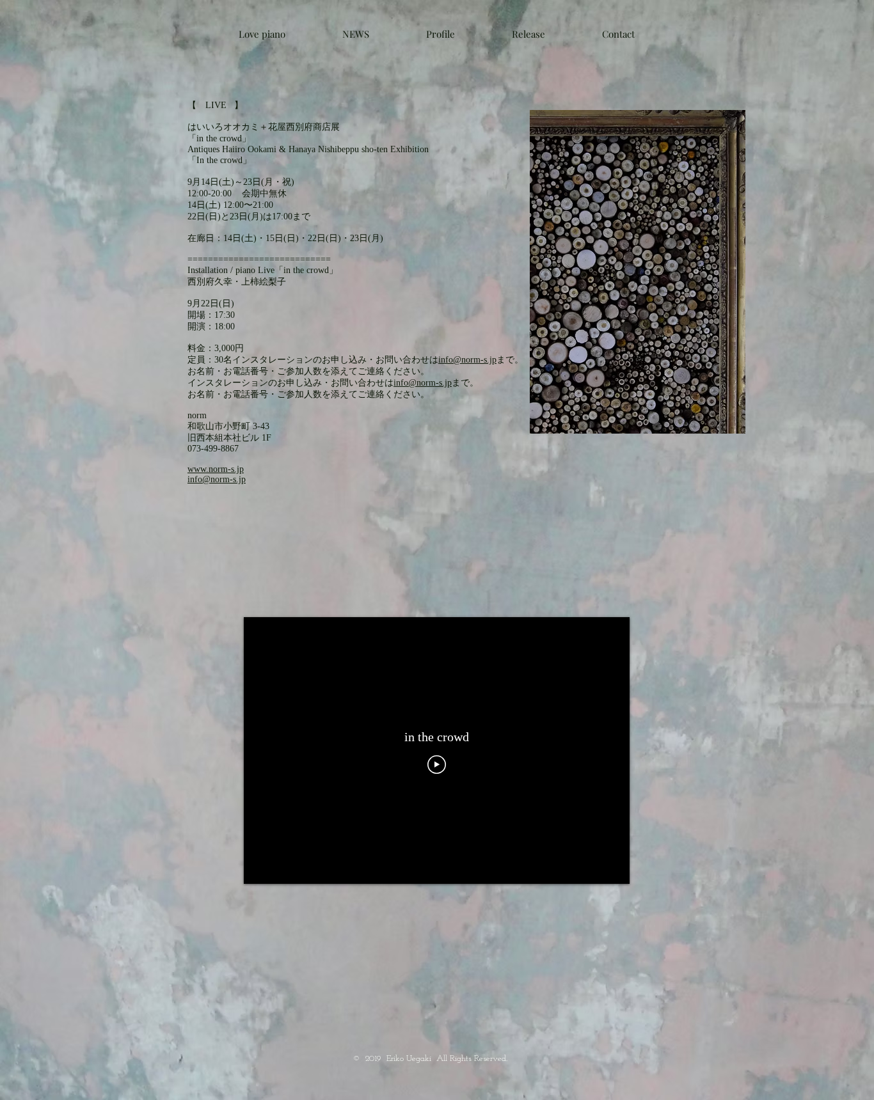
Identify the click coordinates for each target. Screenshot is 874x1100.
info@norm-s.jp (467, 360)
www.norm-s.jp (215, 469)
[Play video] (436, 764)
